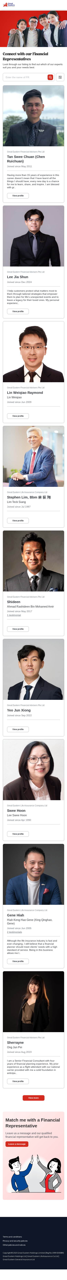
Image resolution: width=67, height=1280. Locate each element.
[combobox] (27, 77)
